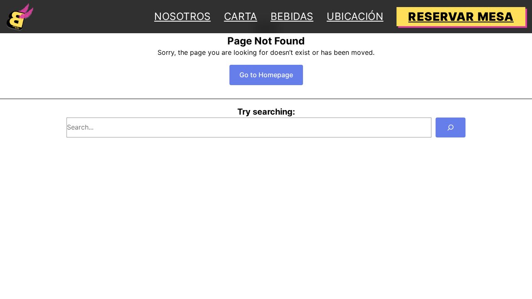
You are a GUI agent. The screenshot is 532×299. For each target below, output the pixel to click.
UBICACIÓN (355, 16)
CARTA (240, 16)
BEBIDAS (292, 16)
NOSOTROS (182, 16)
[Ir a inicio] (20, 16)
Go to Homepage (266, 75)
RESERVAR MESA (461, 17)
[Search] (451, 127)
